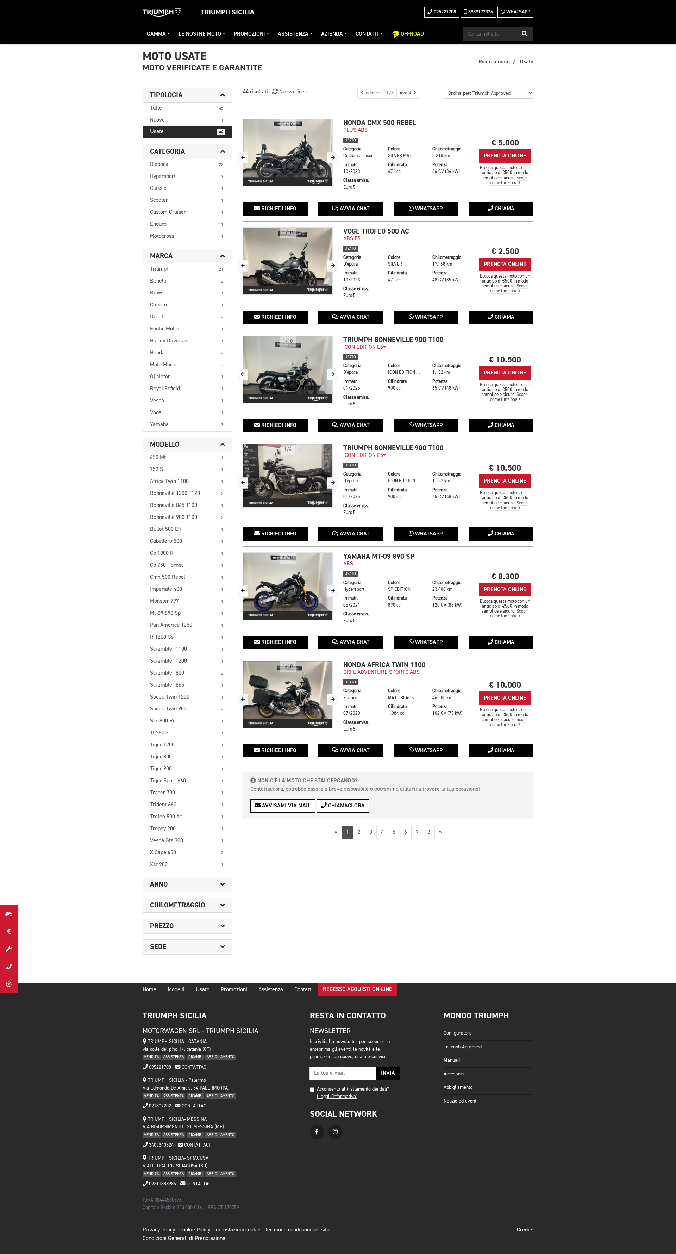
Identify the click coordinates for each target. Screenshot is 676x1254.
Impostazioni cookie (237, 1230)
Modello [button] (164, 444)
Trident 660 (186, 805)
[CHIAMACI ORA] (9, 967)
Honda (186, 353)
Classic (186, 188)
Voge (186, 413)
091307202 (159, 1106)
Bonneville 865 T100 (186, 505)
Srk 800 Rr (186, 721)
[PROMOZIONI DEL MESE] (9, 931)
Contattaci (194, 1067)
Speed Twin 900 (186, 709)
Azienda (332, 34)
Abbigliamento (458, 1087)
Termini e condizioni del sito (297, 1230)
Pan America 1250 (186, 625)
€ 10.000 (505, 684)
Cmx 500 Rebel (186, 577)
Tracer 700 (186, 793)
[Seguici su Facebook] (317, 1132)
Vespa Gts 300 (186, 841)
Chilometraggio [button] (177, 905)
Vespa (186, 401)
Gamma (156, 34)
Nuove (186, 120)
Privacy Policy (159, 1230)
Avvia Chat (353, 209)
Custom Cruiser (186, 212)
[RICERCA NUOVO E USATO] (9, 914)
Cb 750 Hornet (186, 565)
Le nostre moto (200, 34)
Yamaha (186, 425)
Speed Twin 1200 (186, 697)
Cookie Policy (194, 1230)
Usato (202, 990)
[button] (524, 34)
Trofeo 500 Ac (186, 817)
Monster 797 (186, 601)
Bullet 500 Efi (186, 529)
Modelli (176, 990)
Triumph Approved (463, 1046)
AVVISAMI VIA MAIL (286, 806)
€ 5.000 (505, 142)
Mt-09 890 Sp (186, 613)
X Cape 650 (186, 853)
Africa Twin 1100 (186, 481)
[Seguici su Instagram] (335, 1132)
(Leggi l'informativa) (337, 1096)
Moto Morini (186, 365)
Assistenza (293, 34)
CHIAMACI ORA (346, 806)
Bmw (186, 293)
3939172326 (480, 12)
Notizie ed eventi (460, 1101)
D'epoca (186, 164)
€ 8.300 (505, 576)
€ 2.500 (505, 251)
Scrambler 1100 (186, 649)
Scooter (186, 200)
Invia (388, 1073)
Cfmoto (186, 305)
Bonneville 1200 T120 (186, 493)
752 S (186, 469)
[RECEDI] (9, 984)
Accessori (454, 1074)
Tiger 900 (186, 769)
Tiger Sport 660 (186, 781)
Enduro (186, 224)
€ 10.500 (505, 359)
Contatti (367, 34)
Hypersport (186, 176)
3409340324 (161, 1145)
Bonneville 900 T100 (186, 517)
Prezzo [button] (162, 926)
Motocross (186, 236)
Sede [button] (158, 947)
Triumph (186, 269)
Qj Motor (186, 377)
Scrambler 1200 (186, 661)
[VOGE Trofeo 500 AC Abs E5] (288, 261)
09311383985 (162, 1183)
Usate (186, 132)
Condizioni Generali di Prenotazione (184, 1238)
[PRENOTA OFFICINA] (9, 949)
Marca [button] (161, 256)
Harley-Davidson (186, 341)
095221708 (444, 12)
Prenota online (505, 156)
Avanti (407, 93)
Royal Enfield (186, 389)
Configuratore (458, 1033)
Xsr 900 (186, 865)
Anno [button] (159, 884)
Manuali (452, 1060)
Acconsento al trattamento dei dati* (353, 1089)
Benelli (186, 281)
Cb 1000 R (186, 553)
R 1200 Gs (186, 637)
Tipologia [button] (166, 95)
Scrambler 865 (186, 685)
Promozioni (249, 34)
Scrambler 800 (186, 673)
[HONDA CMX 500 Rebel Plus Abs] (288, 152)
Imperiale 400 (186, 589)
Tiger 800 (186, 757)
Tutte (186, 108)
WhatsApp (517, 12)
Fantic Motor (186, 329)
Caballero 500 (186, 541)
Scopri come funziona (509, 180)
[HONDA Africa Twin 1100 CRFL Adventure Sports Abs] (288, 694)
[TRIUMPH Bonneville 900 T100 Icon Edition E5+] (288, 369)
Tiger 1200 (186, 745)
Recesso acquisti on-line (357, 989)
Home (149, 990)
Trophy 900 (186, 829)
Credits (525, 1230)
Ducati (186, 317)
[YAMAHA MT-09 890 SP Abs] (288, 586)
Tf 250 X (186, 733)
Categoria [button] (167, 151)
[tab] (187, 95)
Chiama (503, 209)
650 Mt (186, 457)
